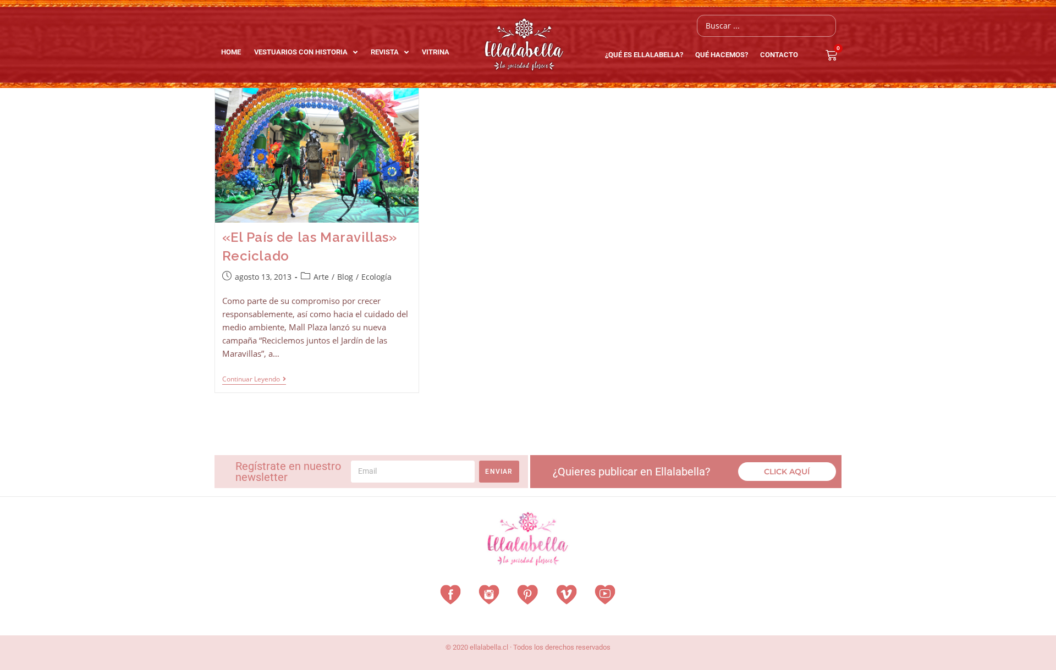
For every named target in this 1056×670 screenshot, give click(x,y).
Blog (345, 277)
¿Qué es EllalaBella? (644, 55)
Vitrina (435, 52)
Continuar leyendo (254, 379)
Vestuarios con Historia (301, 52)
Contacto (779, 55)
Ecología (376, 277)
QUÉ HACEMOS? (721, 55)
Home (231, 52)
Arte (321, 277)
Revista (385, 52)
